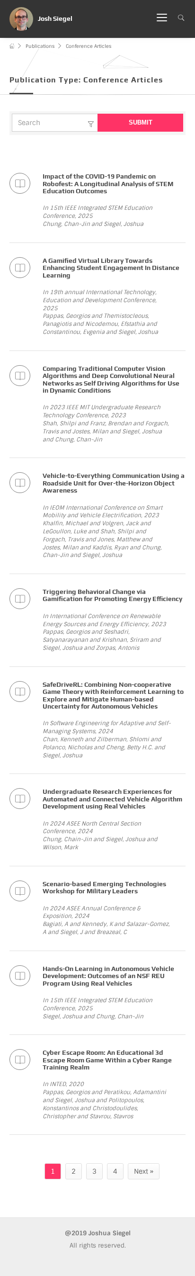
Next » (143, 1171)
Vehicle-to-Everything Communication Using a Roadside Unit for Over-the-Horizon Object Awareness (114, 483)
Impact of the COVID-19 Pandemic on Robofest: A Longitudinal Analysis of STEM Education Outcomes (108, 183)
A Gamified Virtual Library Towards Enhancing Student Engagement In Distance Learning (111, 268)
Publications (40, 46)
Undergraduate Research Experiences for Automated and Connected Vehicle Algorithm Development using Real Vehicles (112, 799)
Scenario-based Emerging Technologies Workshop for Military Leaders (104, 887)
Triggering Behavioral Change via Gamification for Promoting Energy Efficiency (112, 595)
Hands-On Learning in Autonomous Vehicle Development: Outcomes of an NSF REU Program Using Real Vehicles (108, 976)
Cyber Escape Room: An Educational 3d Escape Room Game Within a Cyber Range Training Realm (107, 1060)
